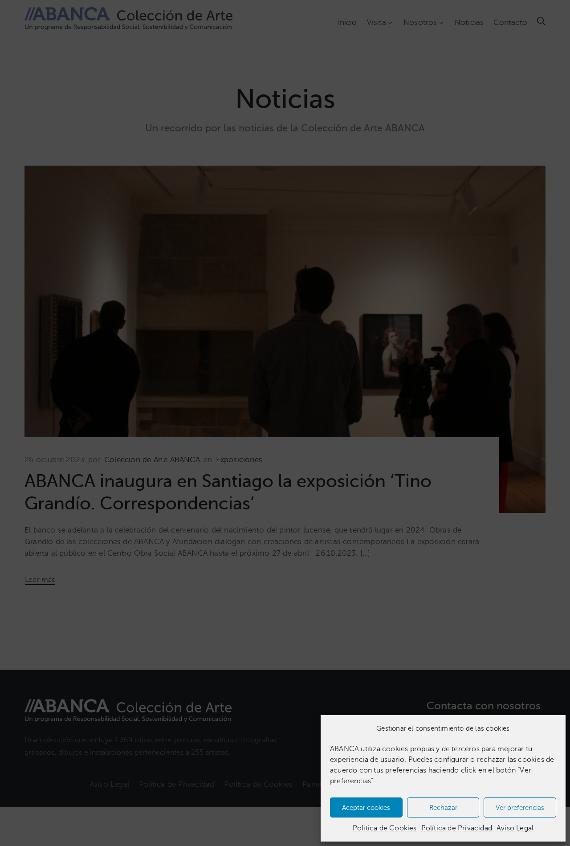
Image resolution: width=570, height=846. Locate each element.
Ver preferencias (520, 807)
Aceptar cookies (366, 807)
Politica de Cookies (385, 828)
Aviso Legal (515, 828)
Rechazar (443, 807)
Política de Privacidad (456, 828)
